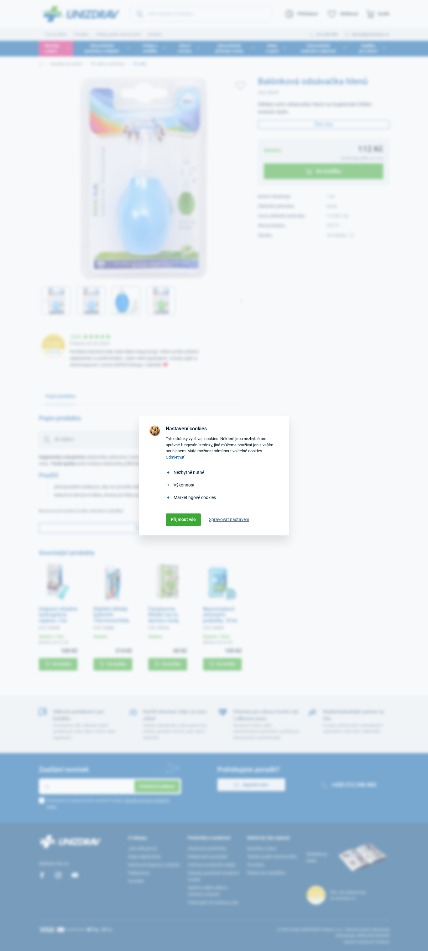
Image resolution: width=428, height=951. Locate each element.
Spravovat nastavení (229, 519)
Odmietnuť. (175, 457)
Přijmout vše (183, 519)
